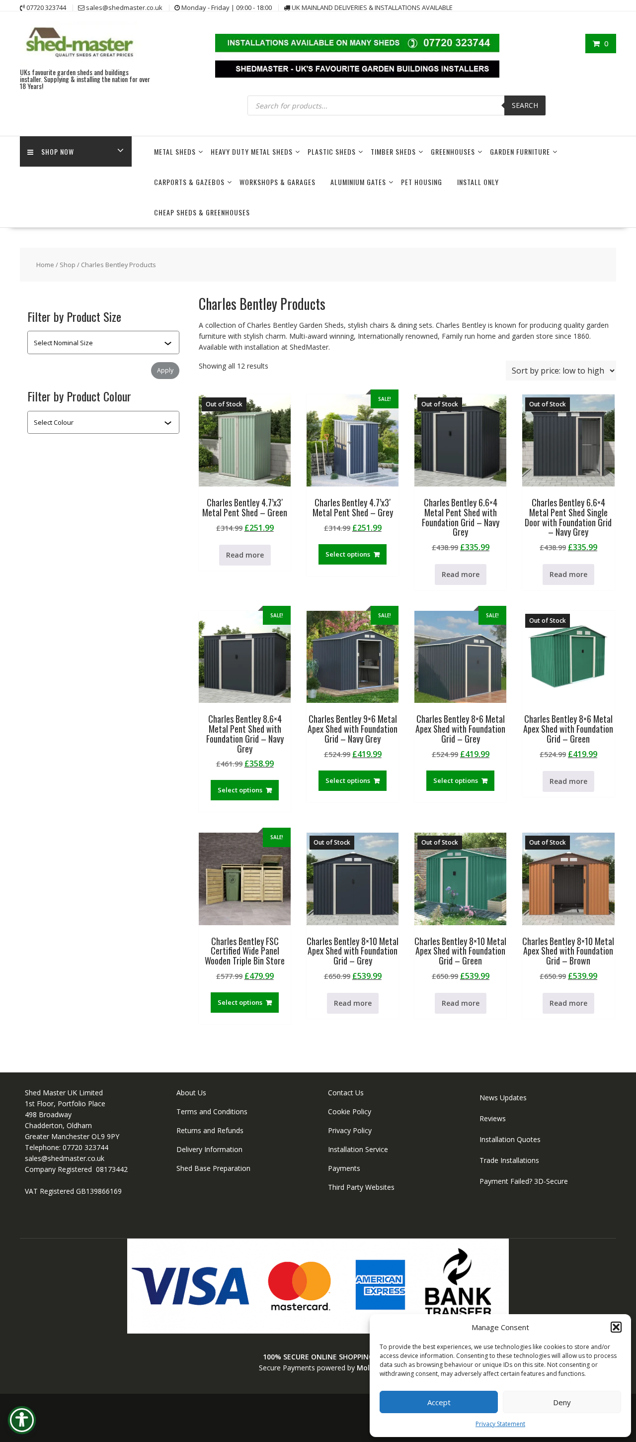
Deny (562, 1402)
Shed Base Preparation (213, 1168)
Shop (68, 264)
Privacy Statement (500, 1424)
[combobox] (99, 342)
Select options (347, 554)
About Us (191, 1092)
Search (525, 105)
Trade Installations (509, 1160)
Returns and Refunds (209, 1130)
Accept (439, 1402)
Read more (245, 555)
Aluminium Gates (358, 182)
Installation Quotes (510, 1139)
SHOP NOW (57, 151)
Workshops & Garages (277, 182)
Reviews (492, 1118)
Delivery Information (209, 1149)
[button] (616, 1327)
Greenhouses (453, 151)
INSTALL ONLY (478, 182)
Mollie (367, 1367)
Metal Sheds (175, 151)
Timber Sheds (393, 151)
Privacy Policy (350, 1130)
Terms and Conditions (211, 1111)
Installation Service (358, 1149)
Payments (344, 1168)
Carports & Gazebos (189, 182)
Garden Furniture (520, 151)
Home (45, 264)
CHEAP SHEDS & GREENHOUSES (202, 212)
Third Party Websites (361, 1187)
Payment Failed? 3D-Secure (523, 1181)
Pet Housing (421, 182)
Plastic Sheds (332, 151)
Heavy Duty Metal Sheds (252, 151)
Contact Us (346, 1092)
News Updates (503, 1097)
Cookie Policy (349, 1111)
